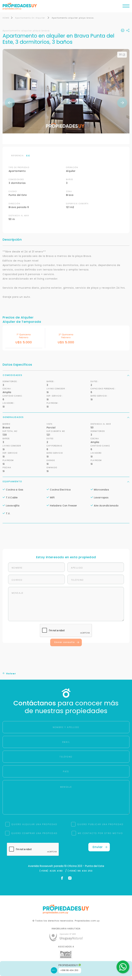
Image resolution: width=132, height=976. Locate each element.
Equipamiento (12, 481)
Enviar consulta (64, 642)
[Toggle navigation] (126, 6)
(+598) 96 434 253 (80, 871)
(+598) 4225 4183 (51, 871)
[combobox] (36, 488)
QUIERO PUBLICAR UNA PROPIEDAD (100, 824)
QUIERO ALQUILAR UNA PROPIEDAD (34, 824)
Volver (10, 673)
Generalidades (13, 417)
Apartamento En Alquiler (30, 17)
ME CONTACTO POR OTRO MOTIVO (100, 833)
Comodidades (12, 375)
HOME (6, 17)
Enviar (98, 847)
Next (122, 103)
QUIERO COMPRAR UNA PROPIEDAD (34, 833)
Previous (10, 103)
